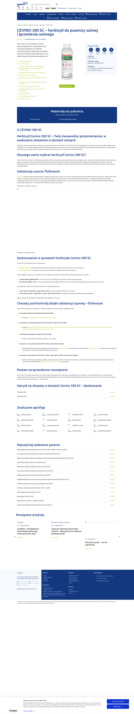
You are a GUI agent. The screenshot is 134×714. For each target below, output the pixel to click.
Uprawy (71, 593)
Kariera (68, 14)
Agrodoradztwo (51, 14)
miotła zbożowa (32, 317)
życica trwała (52, 317)
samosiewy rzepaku (27, 329)
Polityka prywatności (48, 588)
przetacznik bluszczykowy (87, 327)
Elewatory (45, 581)
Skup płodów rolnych (74, 581)
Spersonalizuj (117, 706)
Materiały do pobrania (25, 61)
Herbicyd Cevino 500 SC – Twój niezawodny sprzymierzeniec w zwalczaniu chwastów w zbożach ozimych (31, 68)
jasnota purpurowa (53, 327)
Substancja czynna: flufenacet (27, 75)
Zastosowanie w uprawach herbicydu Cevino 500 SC (33, 78)
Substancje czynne (73, 591)
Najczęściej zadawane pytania (27, 96)
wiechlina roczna (46, 361)
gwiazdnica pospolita (41, 327)
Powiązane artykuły (24, 98)
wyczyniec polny (56, 361)
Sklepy (45, 575)
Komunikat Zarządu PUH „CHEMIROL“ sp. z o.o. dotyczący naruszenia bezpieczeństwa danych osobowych (54, 595)
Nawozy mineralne (73, 579)
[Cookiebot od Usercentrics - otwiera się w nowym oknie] (13, 711)
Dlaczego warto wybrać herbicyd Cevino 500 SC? (32, 72)
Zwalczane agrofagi (24, 93)
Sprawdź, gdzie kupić (66, 86)
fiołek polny (31, 327)
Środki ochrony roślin (33, 25)
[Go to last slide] (15, 536)
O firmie (61, 14)
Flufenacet (20, 176)
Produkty (28, 14)
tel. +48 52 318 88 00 (101, 578)
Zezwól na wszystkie (118, 701)
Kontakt (73, 14)
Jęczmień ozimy (97, 53)
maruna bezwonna (74, 327)
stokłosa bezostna (43, 317)
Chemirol (19, 25)
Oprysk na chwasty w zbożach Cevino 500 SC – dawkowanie (32, 90)
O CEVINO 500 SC (24, 64)
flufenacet (90, 63)
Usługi (35, 14)
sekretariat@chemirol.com (102, 580)
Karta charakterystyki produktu (67, 119)
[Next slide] (119, 536)
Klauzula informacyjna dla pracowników (52, 591)
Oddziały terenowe (48, 577)
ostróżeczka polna (94, 348)
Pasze (70, 582)
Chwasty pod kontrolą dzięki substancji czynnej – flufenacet (33, 83)
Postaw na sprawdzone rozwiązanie (29, 86)
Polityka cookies (47, 589)
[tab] (66, 563)
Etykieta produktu (35, 119)
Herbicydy (42, 25)
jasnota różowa (63, 348)
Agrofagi (41, 14)
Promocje (81, 14)
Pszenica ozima (91, 53)
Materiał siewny (73, 577)
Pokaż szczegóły (28, 711)
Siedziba (45, 579)
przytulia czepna (99, 327)
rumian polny (108, 327)
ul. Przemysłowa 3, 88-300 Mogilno (104, 576)
